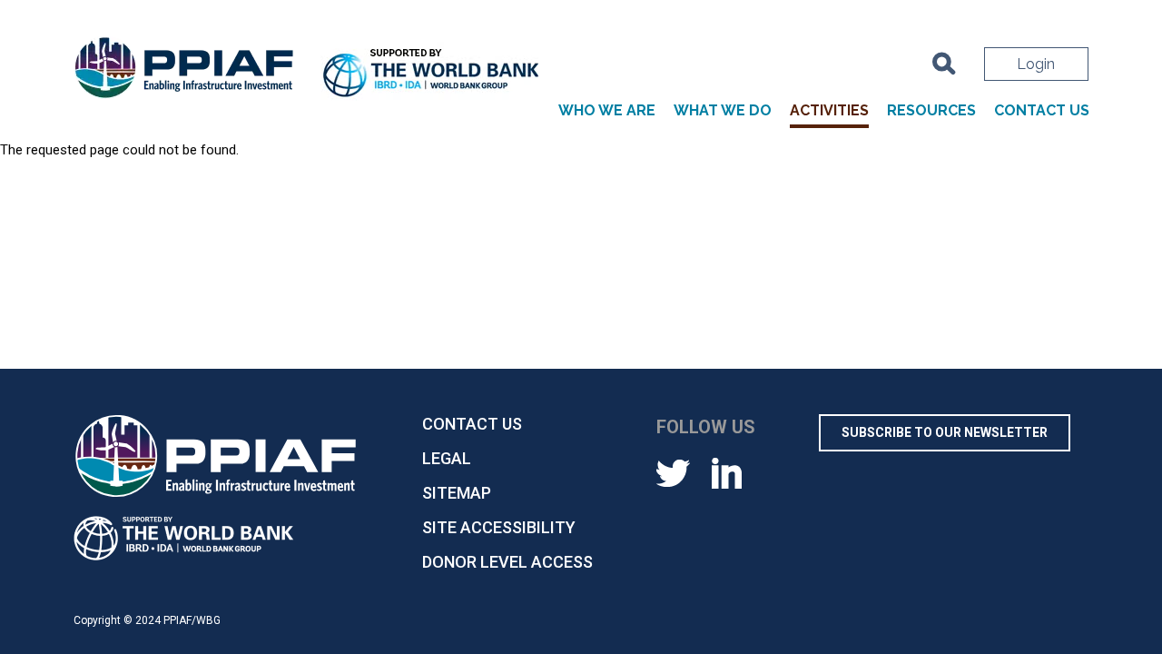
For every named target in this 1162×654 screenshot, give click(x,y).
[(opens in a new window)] (432, 75)
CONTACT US (1041, 111)
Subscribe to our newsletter (945, 432)
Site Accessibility (499, 527)
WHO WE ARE (606, 111)
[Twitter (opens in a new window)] (673, 472)
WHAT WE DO (723, 111)
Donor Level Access (507, 561)
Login (1036, 64)
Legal (446, 458)
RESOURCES (931, 111)
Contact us (472, 423)
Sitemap (456, 492)
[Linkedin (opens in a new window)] (727, 472)
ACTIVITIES (829, 111)
